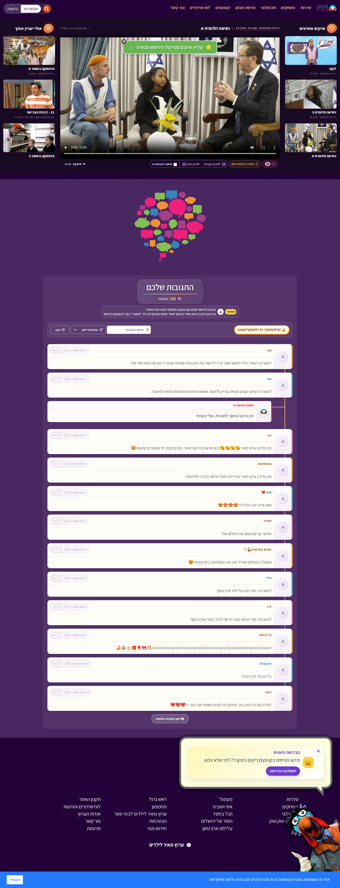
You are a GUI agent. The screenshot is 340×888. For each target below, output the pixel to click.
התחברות (31, 8)
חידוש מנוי (157, 828)
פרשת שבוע (245, 7)
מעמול (225, 799)
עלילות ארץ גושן (217, 828)
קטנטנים (223, 7)
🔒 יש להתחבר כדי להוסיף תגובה (262, 329)
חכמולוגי (268, 7)
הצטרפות (158, 821)
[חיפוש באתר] (47, 9)
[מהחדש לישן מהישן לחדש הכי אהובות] (88, 330)
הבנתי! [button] (15, 880)
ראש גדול (158, 799)
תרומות (94, 828)
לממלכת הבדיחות (283, 771)
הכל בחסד (222, 813)
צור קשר (178, 7)
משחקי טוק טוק (283, 821)
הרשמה (12, 8)
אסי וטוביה (222, 806)
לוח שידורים (200, 7)
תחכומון (159, 806)
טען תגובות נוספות (168, 719)
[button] (208, 880)
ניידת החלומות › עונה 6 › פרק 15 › (256, 28)
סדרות (305, 7)
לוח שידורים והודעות (82, 806)
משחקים (288, 7)
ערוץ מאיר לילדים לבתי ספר (140, 813)
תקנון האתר (90, 799)
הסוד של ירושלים (216, 821)
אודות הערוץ (89, 813)
